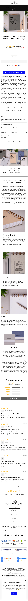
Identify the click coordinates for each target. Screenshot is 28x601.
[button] (10, 46)
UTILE (14, 521)
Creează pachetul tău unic (14, 72)
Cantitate (14, 54)
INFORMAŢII (14, 514)
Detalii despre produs (14, 107)
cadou (10, 76)
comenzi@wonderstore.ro (14, 507)
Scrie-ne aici (14, 510)
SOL (12, 553)
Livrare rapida (7, 49)
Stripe (14, 544)
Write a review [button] (14, 398)
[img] (4, 408)
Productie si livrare (14, 110)
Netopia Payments (22, 543)
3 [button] (14, 486)
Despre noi (14, 506)
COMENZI (14, 518)
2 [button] (12, 486)
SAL (15, 553)
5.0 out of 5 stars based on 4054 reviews (14, 494)
